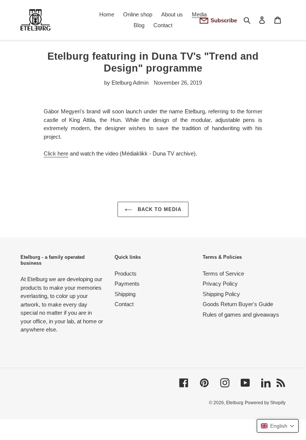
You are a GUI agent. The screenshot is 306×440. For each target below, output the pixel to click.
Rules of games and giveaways (241, 314)
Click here (56, 153)
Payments (127, 283)
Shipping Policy (221, 294)
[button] (277, 425)
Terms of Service (223, 273)
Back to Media (159, 209)
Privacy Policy (220, 283)
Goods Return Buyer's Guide (238, 304)
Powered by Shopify (265, 402)
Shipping (125, 294)
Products (126, 273)
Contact (124, 304)
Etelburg (234, 402)
